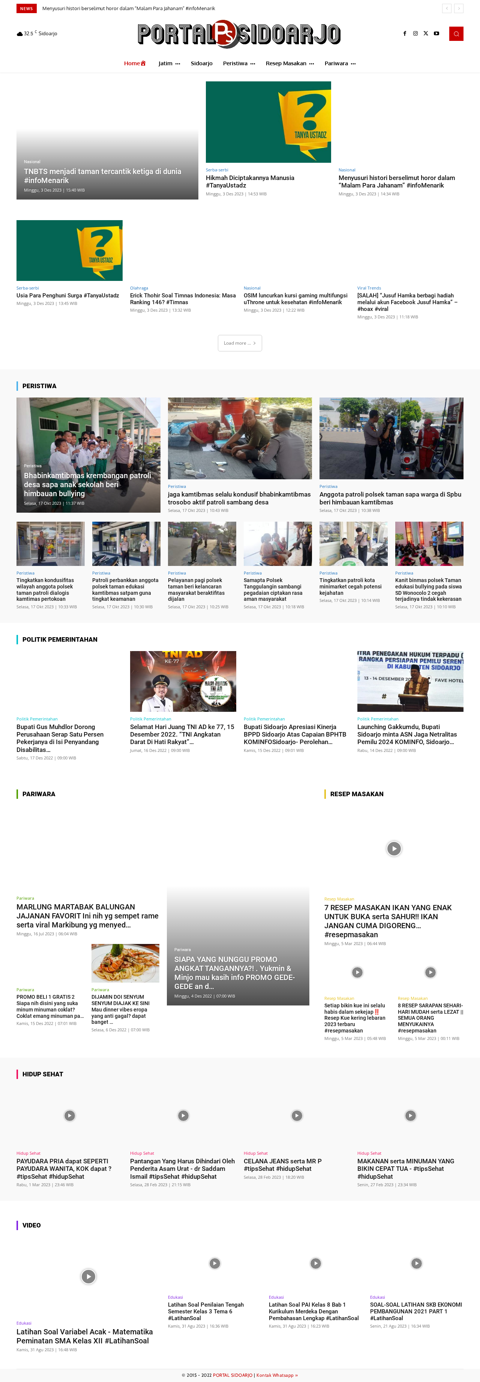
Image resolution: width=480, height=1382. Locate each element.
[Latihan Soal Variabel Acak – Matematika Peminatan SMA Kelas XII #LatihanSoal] (88, 1276)
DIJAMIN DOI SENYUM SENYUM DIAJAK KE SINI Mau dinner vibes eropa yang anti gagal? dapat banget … (121, 1009)
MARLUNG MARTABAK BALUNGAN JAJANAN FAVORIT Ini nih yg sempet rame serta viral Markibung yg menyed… (87, 915)
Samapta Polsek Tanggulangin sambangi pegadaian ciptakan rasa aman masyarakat (273, 589)
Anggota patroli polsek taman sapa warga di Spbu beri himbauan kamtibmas (390, 498)
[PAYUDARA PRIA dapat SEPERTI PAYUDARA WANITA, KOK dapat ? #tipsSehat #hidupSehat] (69, 1116)
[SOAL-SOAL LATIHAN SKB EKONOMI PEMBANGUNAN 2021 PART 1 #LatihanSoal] (417, 1263)
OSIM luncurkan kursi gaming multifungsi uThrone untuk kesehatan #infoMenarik (296, 299)
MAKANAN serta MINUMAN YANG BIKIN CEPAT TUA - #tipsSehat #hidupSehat (405, 1168)
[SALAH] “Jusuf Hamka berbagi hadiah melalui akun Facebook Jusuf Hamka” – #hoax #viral (407, 302)
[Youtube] (436, 34)
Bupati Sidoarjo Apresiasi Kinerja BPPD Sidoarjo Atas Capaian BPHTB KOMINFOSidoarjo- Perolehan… (295, 734)
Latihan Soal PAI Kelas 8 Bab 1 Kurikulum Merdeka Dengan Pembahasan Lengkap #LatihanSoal (314, 1311)
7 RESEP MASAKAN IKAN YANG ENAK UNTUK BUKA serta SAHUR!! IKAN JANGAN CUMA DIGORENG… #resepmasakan (388, 921)
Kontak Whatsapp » (277, 1375)
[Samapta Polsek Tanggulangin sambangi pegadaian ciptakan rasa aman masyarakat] (278, 544)
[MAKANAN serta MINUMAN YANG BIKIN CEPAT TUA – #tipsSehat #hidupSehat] (410, 1116)
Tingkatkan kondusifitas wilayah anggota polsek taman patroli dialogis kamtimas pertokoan (45, 589)
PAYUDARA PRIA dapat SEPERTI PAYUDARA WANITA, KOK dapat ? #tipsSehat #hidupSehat (63, 1168)
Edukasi (24, 1323)
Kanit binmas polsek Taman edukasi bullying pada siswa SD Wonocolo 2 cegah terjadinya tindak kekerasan (428, 589)
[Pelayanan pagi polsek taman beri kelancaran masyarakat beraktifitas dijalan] (202, 544)
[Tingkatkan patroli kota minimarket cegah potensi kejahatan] (354, 544)
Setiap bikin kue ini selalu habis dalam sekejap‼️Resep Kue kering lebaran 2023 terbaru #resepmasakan (355, 1018)
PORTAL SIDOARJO (233, 1375)
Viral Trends (369, 288)
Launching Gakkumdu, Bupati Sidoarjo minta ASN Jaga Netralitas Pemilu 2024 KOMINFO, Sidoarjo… (407, 734)
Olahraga (139, 288)
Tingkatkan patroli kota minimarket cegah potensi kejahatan (351, 586)
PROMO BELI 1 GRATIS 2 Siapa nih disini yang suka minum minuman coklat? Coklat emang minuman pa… (50, 1006)
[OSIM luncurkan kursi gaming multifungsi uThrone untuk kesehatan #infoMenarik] (297, 250)
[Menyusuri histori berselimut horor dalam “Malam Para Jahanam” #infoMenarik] (401, 122)
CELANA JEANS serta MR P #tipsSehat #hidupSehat (283, 1164)
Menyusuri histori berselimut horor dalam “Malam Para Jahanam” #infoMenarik (397, 181)
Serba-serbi (217, 170)
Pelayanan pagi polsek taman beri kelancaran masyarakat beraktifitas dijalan (196, 589)
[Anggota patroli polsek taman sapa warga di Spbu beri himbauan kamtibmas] (392, 439)
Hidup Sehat (28, 1153)
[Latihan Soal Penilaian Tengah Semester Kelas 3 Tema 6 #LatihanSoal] (214, 1263)
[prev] (447, 8)
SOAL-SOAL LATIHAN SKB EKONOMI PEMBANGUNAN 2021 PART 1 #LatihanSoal (416, 1311)
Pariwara (25, 898)
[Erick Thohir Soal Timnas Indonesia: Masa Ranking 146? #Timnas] (183, 250)
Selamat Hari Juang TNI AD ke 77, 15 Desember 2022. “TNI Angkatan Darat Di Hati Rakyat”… (182, 734)
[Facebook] (405, 34)
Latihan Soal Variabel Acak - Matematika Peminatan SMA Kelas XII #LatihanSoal (84, 1336)
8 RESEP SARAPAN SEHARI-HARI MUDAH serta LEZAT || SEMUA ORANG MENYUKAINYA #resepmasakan (431, 1018)
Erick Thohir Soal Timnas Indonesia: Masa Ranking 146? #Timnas (183, 299)
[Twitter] (426, 34)
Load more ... (237, 343)
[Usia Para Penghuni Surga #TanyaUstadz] (69, 250)
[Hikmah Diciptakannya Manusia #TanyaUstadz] (268, 122)
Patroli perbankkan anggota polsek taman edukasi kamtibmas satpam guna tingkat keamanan (125, 589)
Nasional (32, 161)
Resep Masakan (339, 899)
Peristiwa (33, 466)
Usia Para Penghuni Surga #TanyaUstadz (89, 8)
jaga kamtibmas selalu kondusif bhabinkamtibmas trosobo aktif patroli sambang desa (239, 498)
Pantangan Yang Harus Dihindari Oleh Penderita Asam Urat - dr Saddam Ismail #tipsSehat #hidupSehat (182, 1168)
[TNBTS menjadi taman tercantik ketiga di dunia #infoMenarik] (107, 140)
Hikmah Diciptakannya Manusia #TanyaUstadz (250, 181)
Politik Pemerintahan (37, 719)
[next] (459, 8)
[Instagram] (415, 34)
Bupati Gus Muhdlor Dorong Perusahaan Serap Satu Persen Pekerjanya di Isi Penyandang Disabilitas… (60, 738)
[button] (456, 34)
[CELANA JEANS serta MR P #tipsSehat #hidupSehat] (297, 1116)
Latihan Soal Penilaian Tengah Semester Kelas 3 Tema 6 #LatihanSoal (206, 1311)
